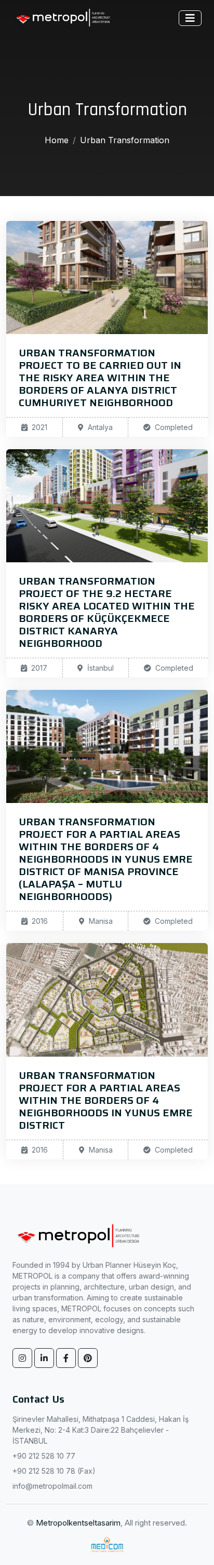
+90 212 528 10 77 (43, 1455)
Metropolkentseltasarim (78, 1523)
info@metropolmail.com (52, 1485)
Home (57, 140)
